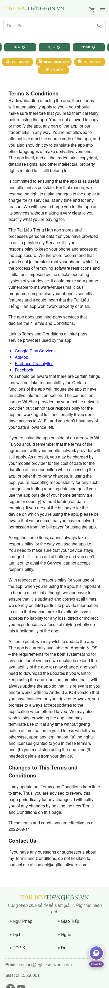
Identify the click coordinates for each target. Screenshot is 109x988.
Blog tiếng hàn (56, 61)
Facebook (24, 370)
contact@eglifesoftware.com (45, 965)
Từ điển (56, 70)
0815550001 (27, 975)
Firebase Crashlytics (34, 363)
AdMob (21, 357)
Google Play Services (35, 351)
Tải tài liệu (20, 61)
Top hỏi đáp (92, 61)
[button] (102, 10)
